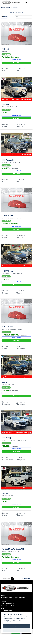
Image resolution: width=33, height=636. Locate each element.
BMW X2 (5, 382)
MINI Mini (5, 49)
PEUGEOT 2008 (8, 216)
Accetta (16, 626)
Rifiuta (16, 629)
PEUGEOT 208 (7, 271)
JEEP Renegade (8, 160)
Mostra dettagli (7, 622)
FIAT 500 (5, 493)
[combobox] (23, 16)
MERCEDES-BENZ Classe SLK (13, 549)
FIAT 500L (5, 104)
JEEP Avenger (7, 438)
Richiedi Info (17, 62)
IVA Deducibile (13, 168)
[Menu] (31, 3)
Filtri (5, 16)
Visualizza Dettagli (16, 59)
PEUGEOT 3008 (8, 327)
